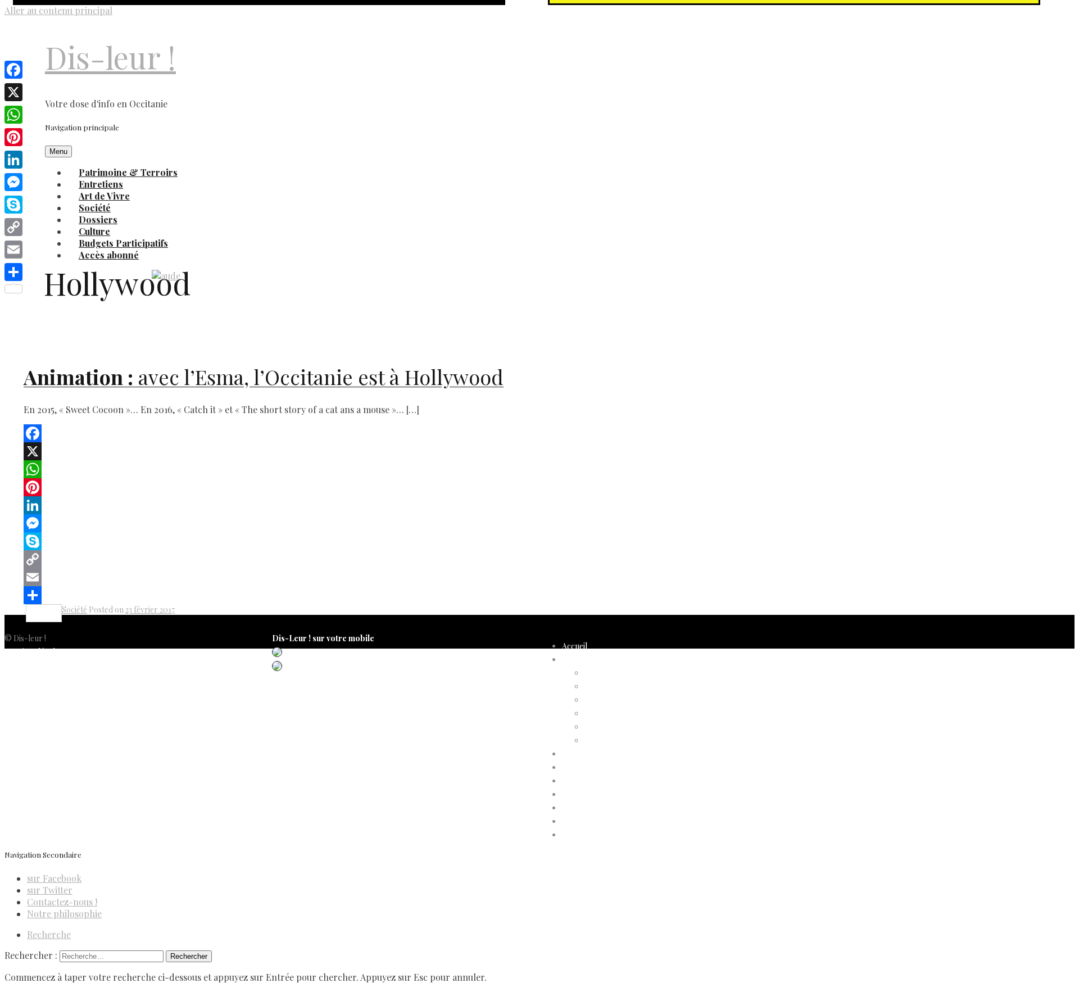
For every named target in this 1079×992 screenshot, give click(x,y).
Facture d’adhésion (617, 700)
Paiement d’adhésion (620, 727)
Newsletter (23, 719)
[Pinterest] (416, 487)
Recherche (49, 934)
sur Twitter (49, 890)
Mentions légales (33, 651)
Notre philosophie (64, 913)
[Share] (416, 595)
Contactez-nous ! (62, 902)
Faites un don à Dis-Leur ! (606, 781)
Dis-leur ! (110, 57)
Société (74, 609)
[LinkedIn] (416, 505)
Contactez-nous (33, 705)
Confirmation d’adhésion (627, 686)
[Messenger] (416, 523)
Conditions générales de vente (56, 692)
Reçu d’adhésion (612, 740)
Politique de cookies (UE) (48, 678)
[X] (416, 451)
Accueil (574, 646)
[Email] (416, 577)
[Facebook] (416, 433)
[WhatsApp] (416, 469)
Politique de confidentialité (50, 665)
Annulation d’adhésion (623, 673)
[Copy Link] (416, 559)
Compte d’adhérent (596, 659)
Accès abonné (109, 255)
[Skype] (416, 541)
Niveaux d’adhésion (618, 713)
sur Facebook (54, 878)
